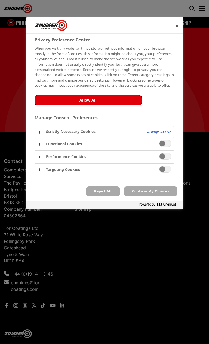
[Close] (177, 26)
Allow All (87, 100)
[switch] (165, 143)
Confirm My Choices (150, 191)
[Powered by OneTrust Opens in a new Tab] (159, 205)
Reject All (103, 191)
